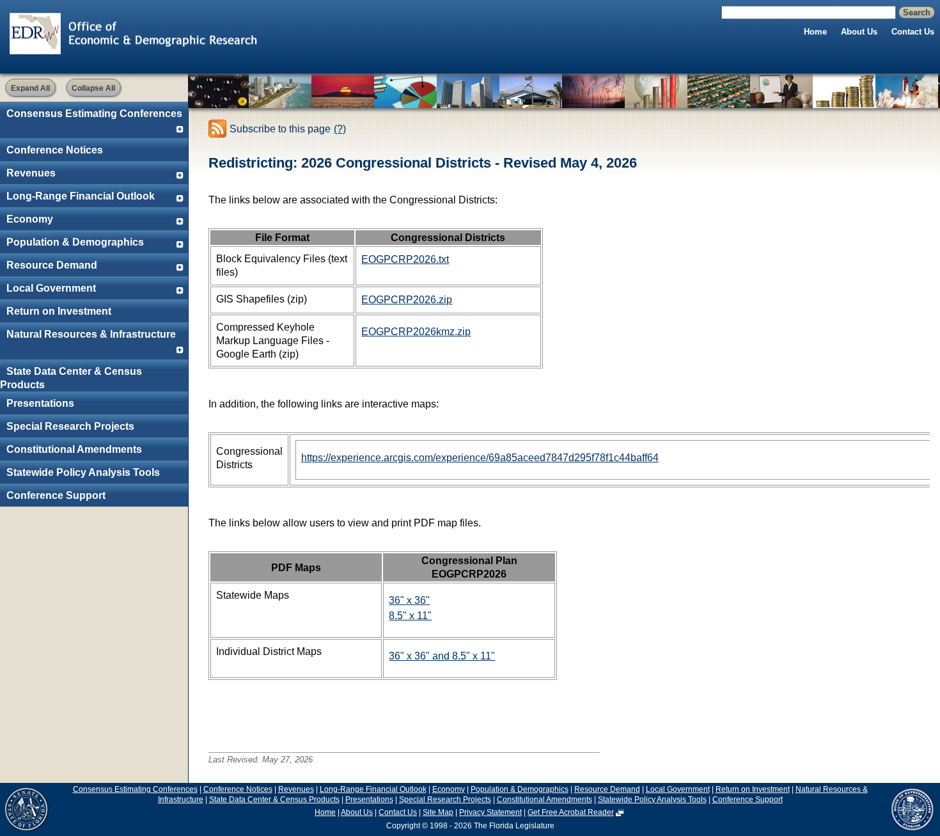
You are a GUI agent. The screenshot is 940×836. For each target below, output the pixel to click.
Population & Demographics (75, 242)
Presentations (40, 403)
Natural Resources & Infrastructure (91, 334)
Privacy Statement (490, 812)
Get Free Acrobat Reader (571, 812)
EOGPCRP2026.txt (405, 259)
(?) (340, 128)
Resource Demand (51, 265)
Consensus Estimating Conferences (94, 113)
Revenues (31, 173)
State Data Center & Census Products (71, 378)
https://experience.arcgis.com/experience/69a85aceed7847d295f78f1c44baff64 (480, 457)
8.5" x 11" (410, 615)
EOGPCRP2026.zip (406, 299)
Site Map (438, 812)
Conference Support (56, 495)
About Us (859, 31)
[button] (30, 88)
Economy (29, 219)
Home (815, 31)
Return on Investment (58, 311)
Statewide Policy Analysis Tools (83, 472)
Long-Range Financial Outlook (80, 196)
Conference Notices (54, 150)
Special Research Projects (70, 426)
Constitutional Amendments (74, 449)
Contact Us (912, 31)
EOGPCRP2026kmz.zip (416, 331)
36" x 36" (409, 600)
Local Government (51, 288)
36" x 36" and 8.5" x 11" (442, 656)
